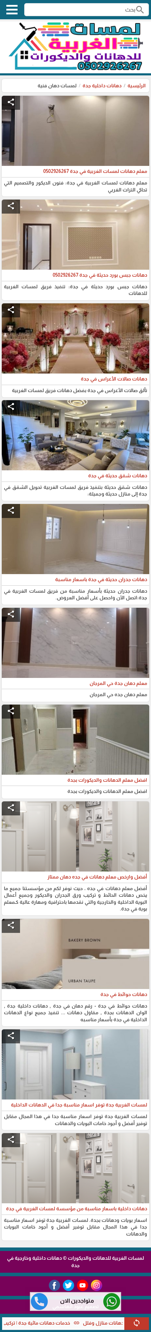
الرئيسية (136, 85)
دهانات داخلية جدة (102, 85)
